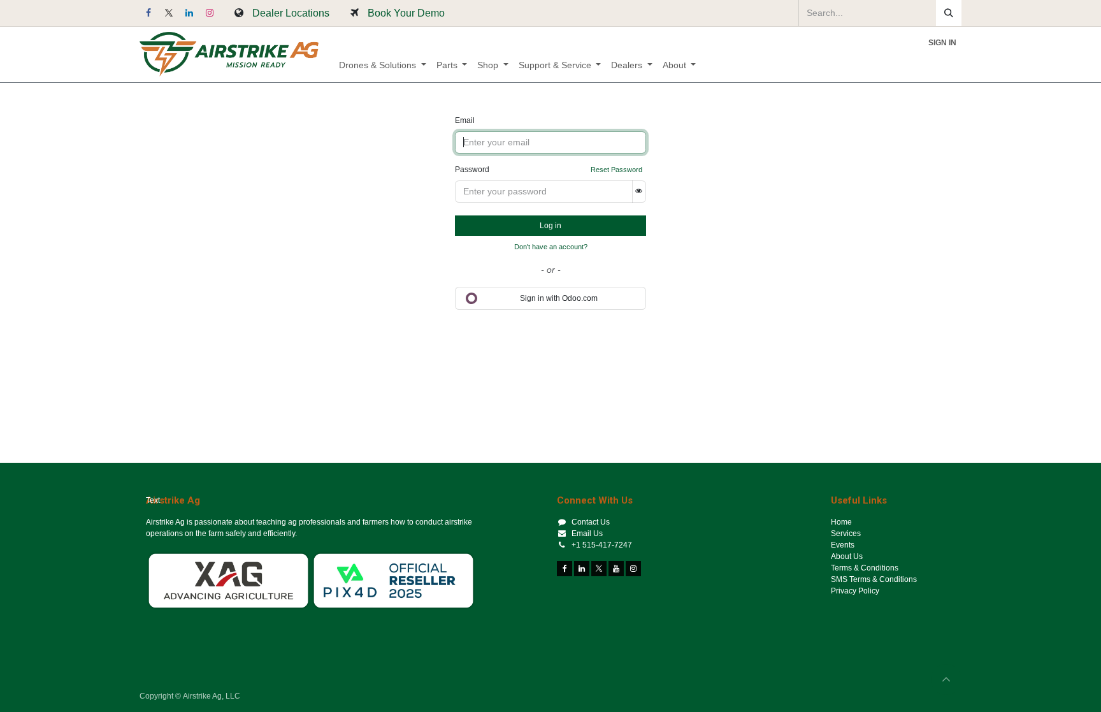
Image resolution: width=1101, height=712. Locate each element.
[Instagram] (210, 13)
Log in (550, 225)
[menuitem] (382, 65)
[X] (169, 13)
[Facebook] (148, 13)
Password (472, 169)
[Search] (948, 13)
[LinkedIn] (189, 13)
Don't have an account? (550, 247)
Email (465, 120)
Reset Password (616, 169)
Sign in (942, 42)
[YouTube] (616, 568)
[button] (946, 679)
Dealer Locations (290, 12)
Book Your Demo (406, 12)
